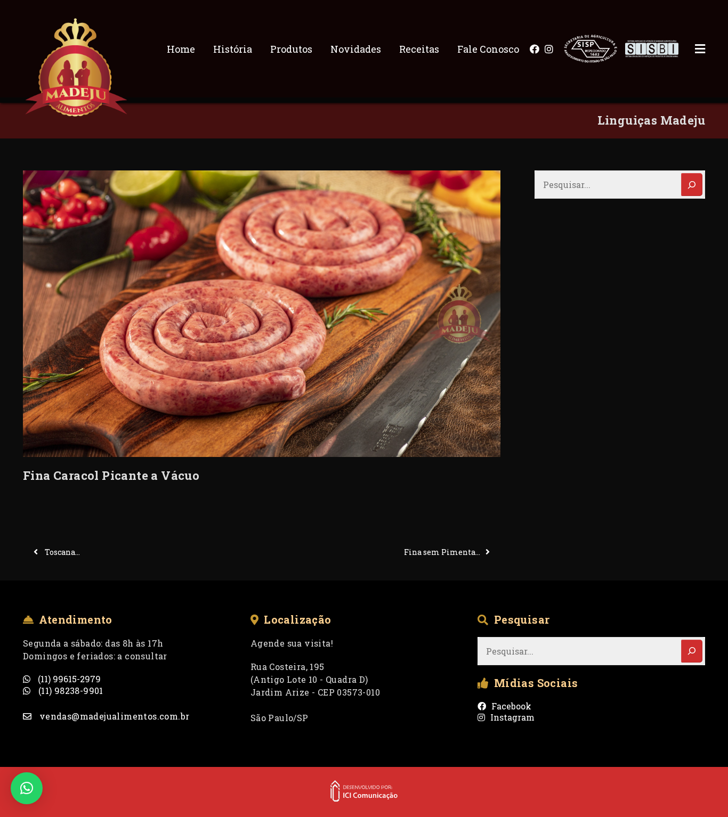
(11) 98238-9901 (69, 690)
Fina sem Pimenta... (442, 552)
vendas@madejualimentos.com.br (113, 716)
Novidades (355, 49)
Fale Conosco (488, 49)
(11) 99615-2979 (68, 678)
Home (181, 49)
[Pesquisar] (691, 184)
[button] (27, 788)
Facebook (511, 706)
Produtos (291, 49)
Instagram (512, 717)
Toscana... (61, 552)
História (232, 49)
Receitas (419, 49)
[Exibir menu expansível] (691, 49)
